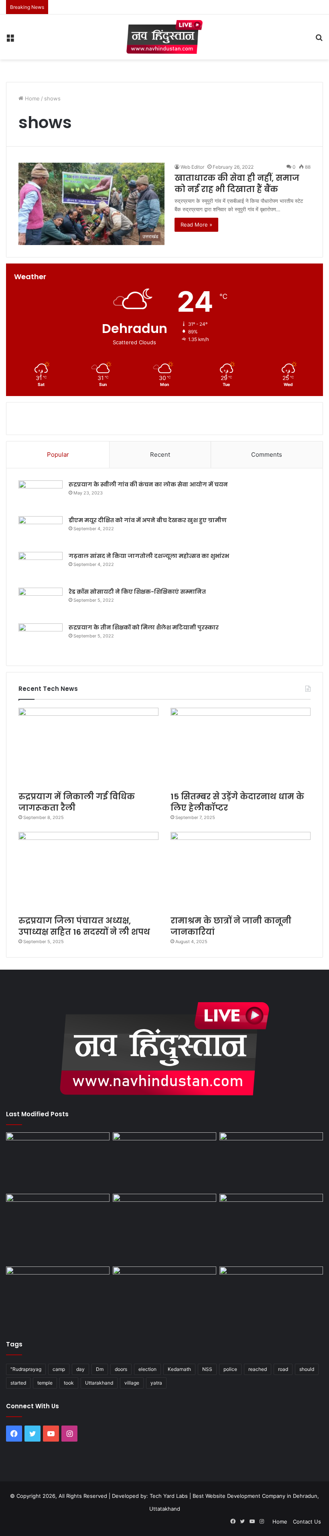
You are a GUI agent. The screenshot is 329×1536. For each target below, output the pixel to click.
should (306, 1369)
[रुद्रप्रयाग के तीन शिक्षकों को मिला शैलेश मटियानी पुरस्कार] (40, 638)
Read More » (196, 224)
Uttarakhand (99, 1383)
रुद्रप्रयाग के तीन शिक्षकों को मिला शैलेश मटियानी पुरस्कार (144, 627)
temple (45, 1383)
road (283, 1369)
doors (121, 1369)
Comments (266, 454)
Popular (58, 454)
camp (59, 1369)
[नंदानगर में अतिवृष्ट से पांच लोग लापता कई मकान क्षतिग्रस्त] (58, 1161)
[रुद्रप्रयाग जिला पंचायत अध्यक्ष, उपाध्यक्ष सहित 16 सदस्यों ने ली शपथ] (88, 871)
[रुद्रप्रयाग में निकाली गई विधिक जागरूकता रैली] (88, 747)
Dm (100, 1369)
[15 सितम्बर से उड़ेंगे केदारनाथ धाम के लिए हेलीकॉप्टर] (241, 747)
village (131, 1383)
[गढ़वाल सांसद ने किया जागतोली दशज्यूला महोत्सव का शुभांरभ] (40, 567)
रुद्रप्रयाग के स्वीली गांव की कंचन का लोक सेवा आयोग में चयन (148, 484)
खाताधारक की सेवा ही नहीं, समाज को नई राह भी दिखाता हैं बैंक (237, 183)
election (147, 1369)
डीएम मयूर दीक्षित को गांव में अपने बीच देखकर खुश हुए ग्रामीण (148, 520)
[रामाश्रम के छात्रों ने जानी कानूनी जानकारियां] (241, 871)
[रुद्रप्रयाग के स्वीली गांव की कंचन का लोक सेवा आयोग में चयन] (40, 495)
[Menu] (10, 40)
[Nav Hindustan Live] (164, 37)
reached (257, 1369)
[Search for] (319, 40)
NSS (207, 1369)
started (18, 1383)
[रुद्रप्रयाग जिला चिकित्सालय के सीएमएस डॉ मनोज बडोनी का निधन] (271, 1228)
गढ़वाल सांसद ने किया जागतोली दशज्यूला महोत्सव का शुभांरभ (149, 556)
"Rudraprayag (25, 1369)
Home (31, 98)
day (80, 1369)
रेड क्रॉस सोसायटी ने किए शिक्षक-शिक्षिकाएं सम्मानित (137, 592)
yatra (156, 1383)
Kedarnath (179, 1369)
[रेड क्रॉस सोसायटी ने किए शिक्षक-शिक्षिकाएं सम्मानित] (40, 603)
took (69, 1383)
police (230, 1369)
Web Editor (192, 167)
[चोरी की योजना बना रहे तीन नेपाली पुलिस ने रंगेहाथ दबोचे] (271, 1295)
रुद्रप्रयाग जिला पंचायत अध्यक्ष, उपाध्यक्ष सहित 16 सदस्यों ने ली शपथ (84, 926)
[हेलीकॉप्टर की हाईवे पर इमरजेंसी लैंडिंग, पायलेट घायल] (164, 1295)
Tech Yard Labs (169, 1496)
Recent (160, 454)
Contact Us (307, 1521)
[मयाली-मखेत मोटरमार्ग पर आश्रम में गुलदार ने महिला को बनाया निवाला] (58, 1295)
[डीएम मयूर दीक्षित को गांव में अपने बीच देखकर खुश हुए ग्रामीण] (40, 531)
